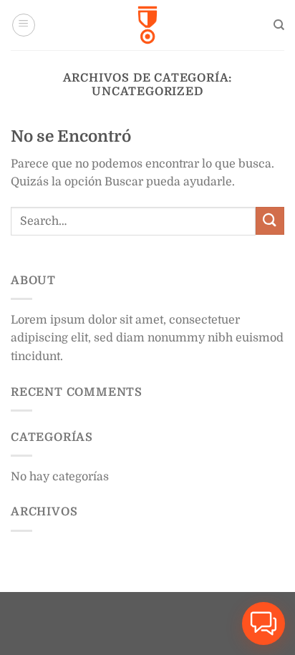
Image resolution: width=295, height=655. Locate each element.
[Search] (279, 25)
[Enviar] (270, 221)
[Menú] (23, 25)
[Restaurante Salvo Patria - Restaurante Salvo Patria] (147, 25)
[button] (263, 623)
